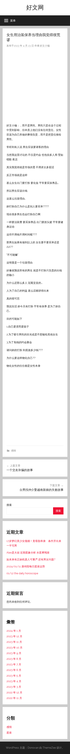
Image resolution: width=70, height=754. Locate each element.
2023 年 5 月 (14, 675)
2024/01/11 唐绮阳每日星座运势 (26, 566)
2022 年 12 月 (14, 692)
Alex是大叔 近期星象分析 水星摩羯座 (28, 552)
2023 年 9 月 (14, 653)
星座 (9, 732)
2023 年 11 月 (14, 641)
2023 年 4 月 (14, 681)
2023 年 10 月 (14, 647)
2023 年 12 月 (14, 636)
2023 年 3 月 (14, 686)
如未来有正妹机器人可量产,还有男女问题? (31, 559)
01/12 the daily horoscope (22, 573)
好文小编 (45, 45)
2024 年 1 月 (14, 630)
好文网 (35, 7)
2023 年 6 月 (14, 670)
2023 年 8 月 (14, 658)
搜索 (9, 504)
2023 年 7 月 (14, 664)
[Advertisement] (35, 85)
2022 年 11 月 (14, 698)
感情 (13, 450)
